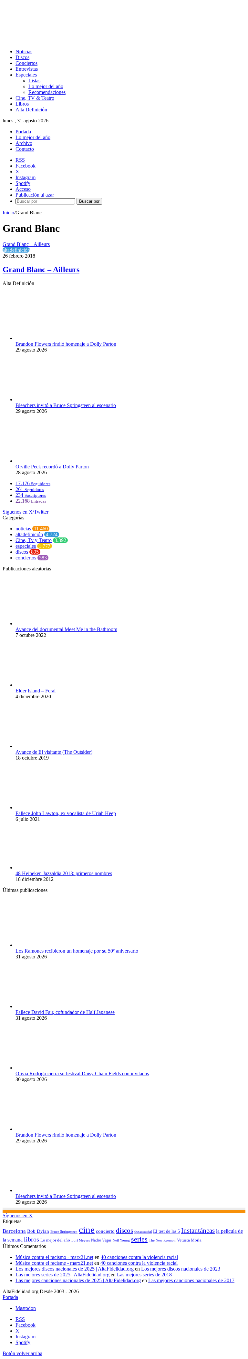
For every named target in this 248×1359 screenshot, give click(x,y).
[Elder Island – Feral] (51, 685)
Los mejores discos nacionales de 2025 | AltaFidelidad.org (75, 1269)
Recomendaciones (47, 92)
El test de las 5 (166, 1231)
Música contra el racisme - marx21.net (54, 1263)
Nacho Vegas (101, 1240)
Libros (22, 104)
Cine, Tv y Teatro (34, 540)
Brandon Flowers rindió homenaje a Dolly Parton (66, 344)
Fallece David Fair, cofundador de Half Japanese (65, 1012)
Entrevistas (27, 69)
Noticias (24, 51)
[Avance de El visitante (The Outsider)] (51, 746)
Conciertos (26, 63)
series (139, 1239)
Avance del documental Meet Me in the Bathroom (66, 629)
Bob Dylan (38, 1231)
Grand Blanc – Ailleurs (41, 269)
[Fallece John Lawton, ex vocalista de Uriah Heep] (51, 807)
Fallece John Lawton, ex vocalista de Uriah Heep (66, 813)
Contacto (25, 149)
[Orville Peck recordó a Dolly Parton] (51, 461)
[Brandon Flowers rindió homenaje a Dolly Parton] (51, 338)
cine (87, 1229)
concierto (105, 1231)
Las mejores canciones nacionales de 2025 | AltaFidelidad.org (78, 1280)
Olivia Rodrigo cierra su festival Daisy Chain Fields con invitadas (82, 1073)
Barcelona (14, 1231)
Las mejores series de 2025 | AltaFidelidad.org (62, 1274)
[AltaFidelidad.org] (83, 40)
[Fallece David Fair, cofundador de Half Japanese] (51, 1006)
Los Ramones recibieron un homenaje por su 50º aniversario (77, 951)
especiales (26, 546)
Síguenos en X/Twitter (25, 512)
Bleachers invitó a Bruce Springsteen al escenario (66, 405)
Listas (34, 80)
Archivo (24, 143)
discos (22, 552)
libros (31, 1239)
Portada (23, 131)
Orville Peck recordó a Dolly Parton (52, 466)
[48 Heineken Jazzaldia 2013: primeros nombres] (51, 867)
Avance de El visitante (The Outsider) (54, 752)
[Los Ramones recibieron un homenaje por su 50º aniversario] (51, 945)
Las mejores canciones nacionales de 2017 (191, 1280)
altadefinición (16, 250)
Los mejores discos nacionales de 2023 (180, 1269)
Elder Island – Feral (36, 690)
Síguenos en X (18, 1215)
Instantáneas (198, 1230)
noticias (23, 528)
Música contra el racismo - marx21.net (54, 1257)
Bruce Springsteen (64, 1231)
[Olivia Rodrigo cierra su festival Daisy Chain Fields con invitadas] (51, 1067)
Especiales (26, 74)
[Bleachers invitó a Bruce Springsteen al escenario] (51, 399)
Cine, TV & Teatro (35, 98)
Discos (22, 57)
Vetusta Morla (189, 1240)
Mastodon (26, 1308)
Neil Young (121, 1240)
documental (143, 1231)
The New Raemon (162, 1240)
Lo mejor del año (45, 86)
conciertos (26, 557)
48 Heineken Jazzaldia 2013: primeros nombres (64, 873)
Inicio (8, 212)
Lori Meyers (80, 1240)
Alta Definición (31, 109)
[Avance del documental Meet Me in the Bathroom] (51, 623)
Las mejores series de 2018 (144, 1274)
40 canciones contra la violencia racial (139, 1257)
